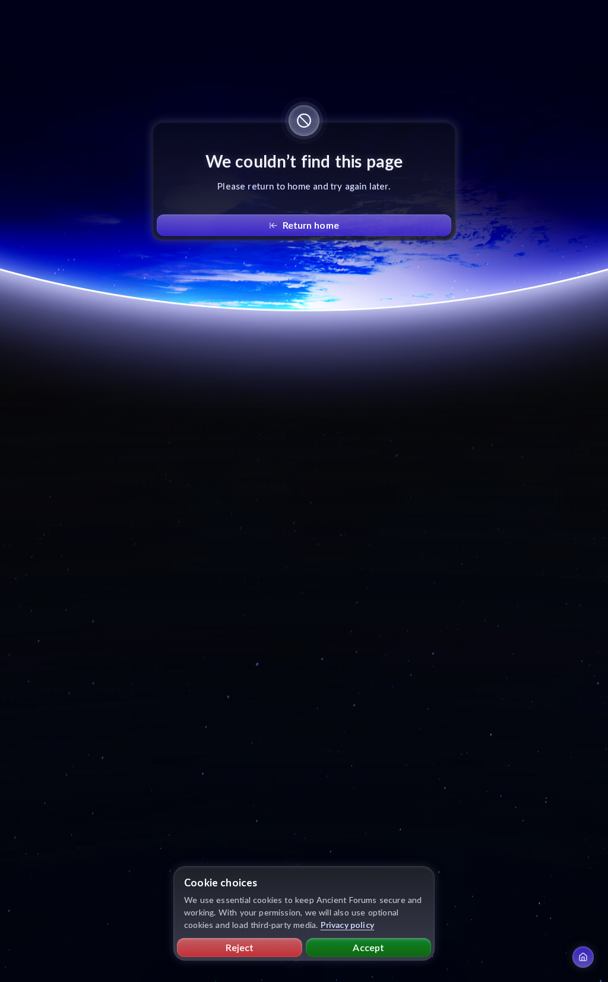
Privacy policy (348, 925)
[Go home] (583, 957)
